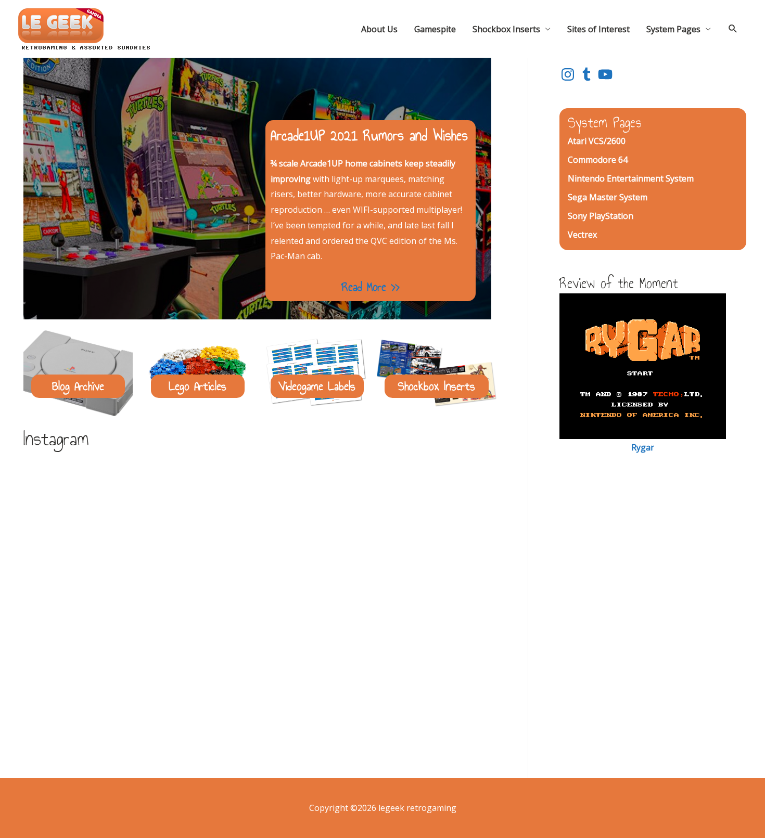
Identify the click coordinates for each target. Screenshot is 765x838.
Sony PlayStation (600, 216)
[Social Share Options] (36, 596)
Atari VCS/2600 (597, 141)
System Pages (673, 29)
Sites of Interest (598, 29)
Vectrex (582, 234)
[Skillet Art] (103, 682)
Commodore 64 (598, 159)
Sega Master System (607, 197)
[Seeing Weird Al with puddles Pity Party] (411, 682)
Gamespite (435, 29)
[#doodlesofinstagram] (103, 528)
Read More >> (370, 286)
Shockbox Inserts (506, 29)
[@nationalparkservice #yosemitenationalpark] (257, 682)
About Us (379, 29)
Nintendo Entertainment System (631, 178)
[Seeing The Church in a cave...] (411, 528)
